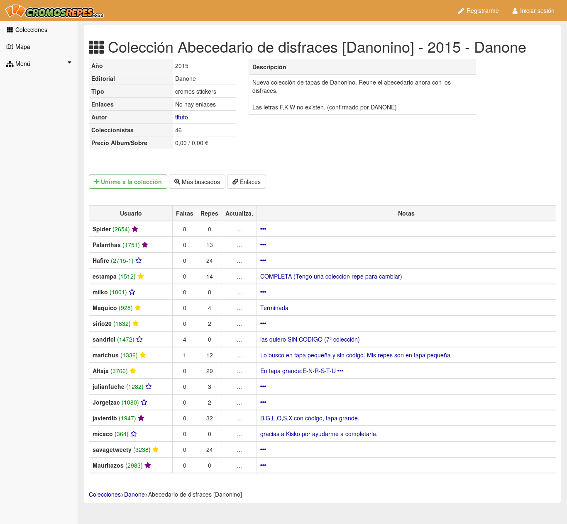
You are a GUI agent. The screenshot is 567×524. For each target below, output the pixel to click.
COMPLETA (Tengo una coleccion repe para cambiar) (331, 276)
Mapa (22, 46)
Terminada (274, 307)
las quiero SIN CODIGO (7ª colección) (310, 339)
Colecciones (30, 29)
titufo (181, 117)
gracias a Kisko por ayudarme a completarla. (319, 433)
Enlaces (249, 181)
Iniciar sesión (536, 10)
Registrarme (482, 10)
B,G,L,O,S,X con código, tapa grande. (309, 418)
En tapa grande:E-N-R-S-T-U (298, 370)
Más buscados (200, 181)
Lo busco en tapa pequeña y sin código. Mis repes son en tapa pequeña (355, 355)
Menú (22, 63)
